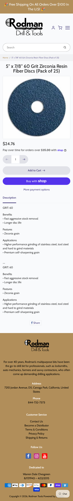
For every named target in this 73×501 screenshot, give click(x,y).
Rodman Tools (36, 496)
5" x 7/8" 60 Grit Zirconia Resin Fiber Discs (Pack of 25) (35, 57)
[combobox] (31, 47)
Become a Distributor (36, 425)
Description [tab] (9, 197)
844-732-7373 (36, 402)
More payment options (36, 189)
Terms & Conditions (36, 429)
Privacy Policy (36, 433)
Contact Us (36, 421)
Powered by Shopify (53, 496)
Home (5, 57)
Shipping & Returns (37, 437)
